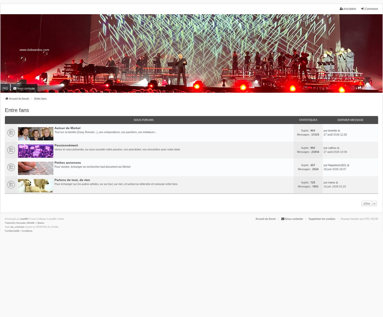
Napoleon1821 (337, 165)
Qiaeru (40, 223)
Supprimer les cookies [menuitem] (322, 219)
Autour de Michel (67, 128)
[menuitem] (24, 88)
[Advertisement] (191, 277)
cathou (332, 148)
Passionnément (66, 145)
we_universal (17, 227)
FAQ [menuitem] (5, 88)
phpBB (24, 219)
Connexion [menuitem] (371, 8)
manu (331, 182)
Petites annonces (68, 162)
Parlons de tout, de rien (72, 180)
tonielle (332, 130)
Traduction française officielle (20, 223)
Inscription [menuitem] (350, 8)
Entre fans (17, 110)
